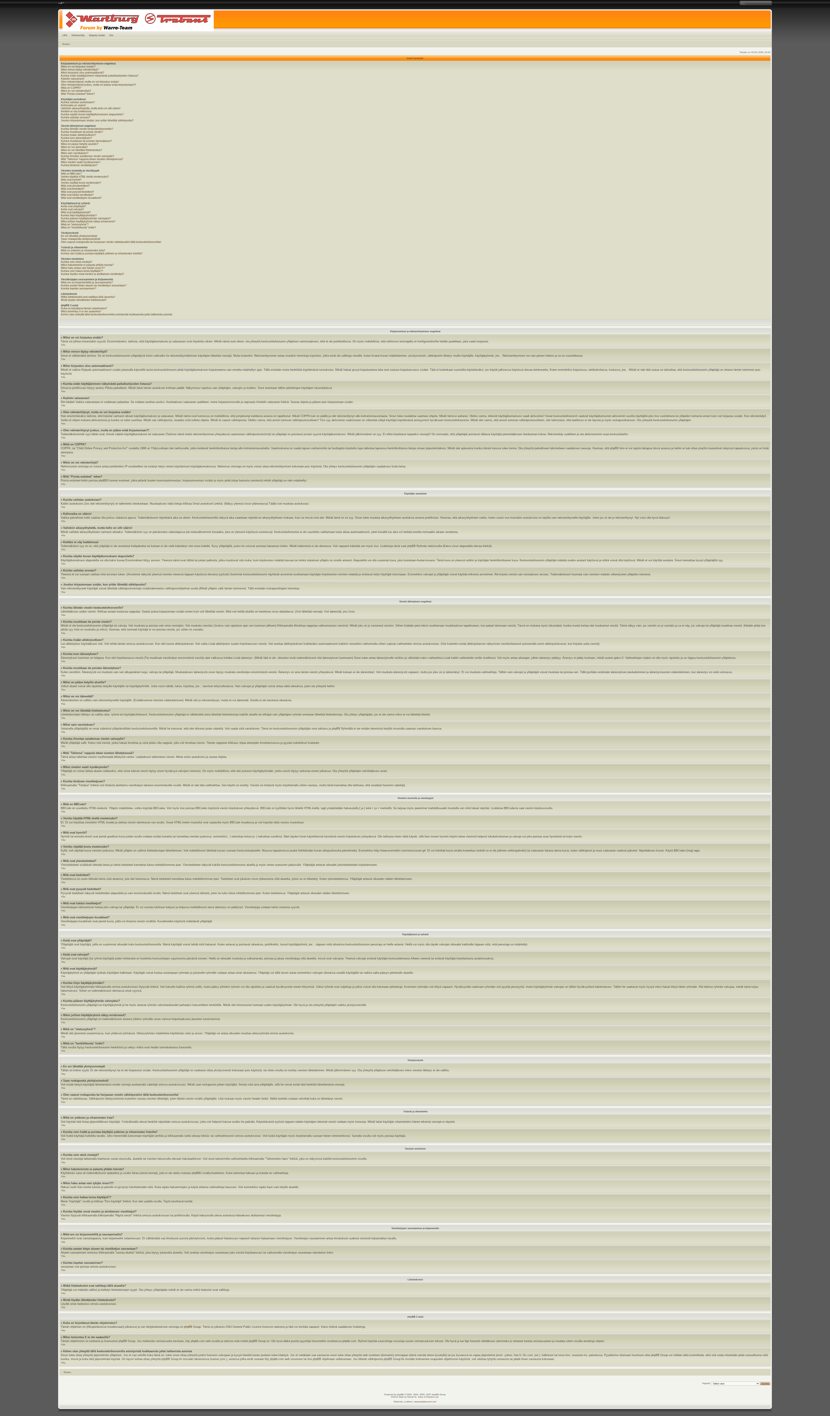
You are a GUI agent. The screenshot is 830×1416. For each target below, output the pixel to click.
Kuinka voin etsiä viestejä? (76, 261)
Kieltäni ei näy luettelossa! (76, 111)
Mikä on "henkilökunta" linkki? (78, 227)
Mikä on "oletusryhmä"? (75, 224)
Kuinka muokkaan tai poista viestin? (82, 131)
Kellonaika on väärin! (73, 105)
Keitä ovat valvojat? (72, 209)
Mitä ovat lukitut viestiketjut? (77, 194)
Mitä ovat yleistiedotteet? (75, 185)
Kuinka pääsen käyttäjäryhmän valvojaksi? (86, 218)
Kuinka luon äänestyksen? (76, 138)
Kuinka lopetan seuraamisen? (78, 288)
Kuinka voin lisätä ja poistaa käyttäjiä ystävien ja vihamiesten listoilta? (102, 253)
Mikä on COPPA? (71, 87)
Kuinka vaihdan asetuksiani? (78, 102)
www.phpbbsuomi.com (425, 1401)
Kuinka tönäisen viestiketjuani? (79, 165)
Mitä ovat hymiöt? (71, 179)
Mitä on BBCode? (71, 173)
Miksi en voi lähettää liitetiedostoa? (81, 150)
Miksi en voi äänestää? (74, 147)
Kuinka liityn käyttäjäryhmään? (79, 215)
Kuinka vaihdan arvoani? (75, 117)
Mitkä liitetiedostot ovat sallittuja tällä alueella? (88, 296)
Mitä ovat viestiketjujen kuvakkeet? (81, 197)
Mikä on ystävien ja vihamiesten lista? (83, 250)
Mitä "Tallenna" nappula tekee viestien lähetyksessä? (92, 159)
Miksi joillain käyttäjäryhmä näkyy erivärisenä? (88, 221)
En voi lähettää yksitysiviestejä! (79, 235)
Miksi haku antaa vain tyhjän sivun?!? (83, 267)
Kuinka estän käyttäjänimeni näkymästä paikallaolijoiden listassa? (100, 75)
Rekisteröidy (78, 35)
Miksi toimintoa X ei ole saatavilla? (81, 311)
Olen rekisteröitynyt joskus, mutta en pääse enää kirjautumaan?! (98, 84)
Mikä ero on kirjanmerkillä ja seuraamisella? (87, 282)
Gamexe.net (432, 1397)
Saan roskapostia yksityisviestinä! (80, 239)
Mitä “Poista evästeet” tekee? (78, 93)
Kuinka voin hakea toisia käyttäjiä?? (82, 271)
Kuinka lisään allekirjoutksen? (78, 134)
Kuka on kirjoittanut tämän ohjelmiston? (84, 308)
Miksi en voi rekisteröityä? (76, 90)
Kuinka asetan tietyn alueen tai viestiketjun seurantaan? (93, 285)
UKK (64, 35)
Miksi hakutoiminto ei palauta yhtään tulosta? (87, 264)
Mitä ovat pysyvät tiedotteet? (77, 191)
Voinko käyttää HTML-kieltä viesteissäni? (85, 176)
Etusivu (66, 44)
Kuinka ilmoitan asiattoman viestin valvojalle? (87, 156)
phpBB (400, 1394)
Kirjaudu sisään (97, 35)
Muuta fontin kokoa (61, 3)
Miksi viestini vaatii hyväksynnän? (81, 162)
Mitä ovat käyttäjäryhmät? (76, 212)
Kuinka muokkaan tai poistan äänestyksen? (86, 141)
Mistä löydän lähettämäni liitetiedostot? (84, 299)
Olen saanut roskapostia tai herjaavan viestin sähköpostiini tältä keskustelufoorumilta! (111, 242)
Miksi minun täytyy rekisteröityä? (80, 69)
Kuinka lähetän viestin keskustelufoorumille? (87, 128)
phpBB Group (192, 1326)
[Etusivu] (415, 20)
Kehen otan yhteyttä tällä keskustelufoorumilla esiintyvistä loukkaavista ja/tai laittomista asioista (116, 314)
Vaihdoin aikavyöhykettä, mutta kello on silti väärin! (90, 108)
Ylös (63, 345)
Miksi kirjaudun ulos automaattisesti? (82, 72)
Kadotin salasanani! (72, 78)
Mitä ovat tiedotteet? (73, 188)
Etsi (111, 35)
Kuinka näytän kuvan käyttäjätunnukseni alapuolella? (92, 114)
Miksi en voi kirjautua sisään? (78, 66)
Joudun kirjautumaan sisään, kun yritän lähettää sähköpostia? (97, 120)
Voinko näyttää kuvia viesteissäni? (81, 182)
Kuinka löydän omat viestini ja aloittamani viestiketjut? (92, 274)
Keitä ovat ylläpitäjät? (73, 206)
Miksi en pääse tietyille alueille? (79, 144)
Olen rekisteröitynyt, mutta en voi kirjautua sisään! (90, 81)
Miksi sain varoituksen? (74, 153)
